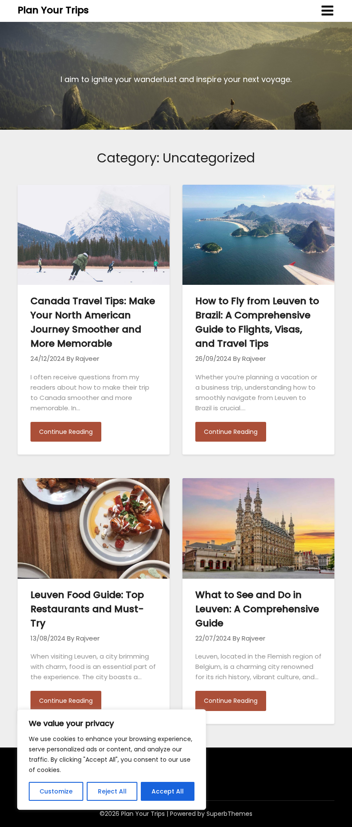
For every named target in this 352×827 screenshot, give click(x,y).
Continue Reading (66, 431)
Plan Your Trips (53, 10)
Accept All (168, 791)
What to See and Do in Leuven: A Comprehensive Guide (257, 609)
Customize (56, 791)
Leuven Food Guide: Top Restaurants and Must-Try (87, 609)
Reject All (112, 791)
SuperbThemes (229, 813)
